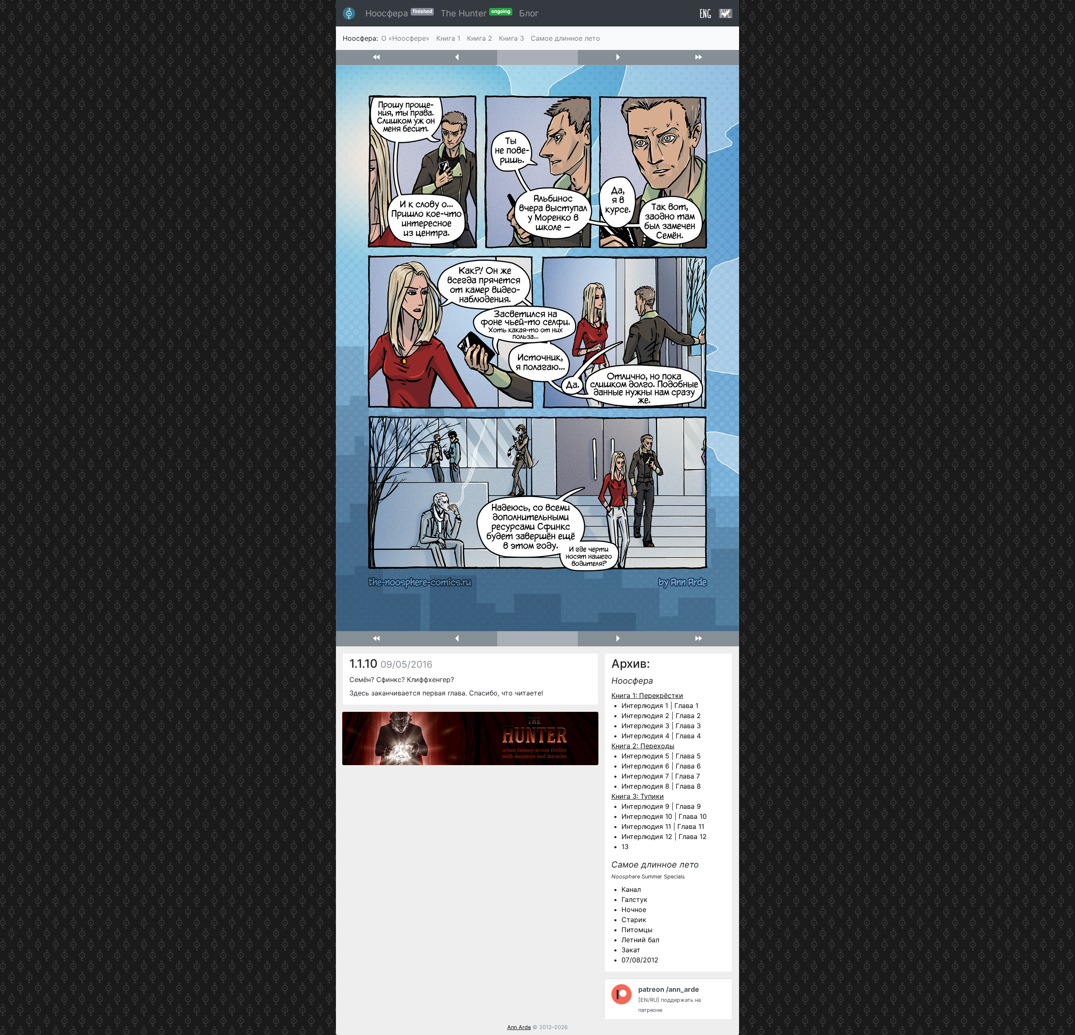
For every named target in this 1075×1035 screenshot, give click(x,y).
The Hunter (475, 13)
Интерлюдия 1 (644, 705)
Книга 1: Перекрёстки (647, 695)
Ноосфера (398, 13)
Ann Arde (519, 1027)
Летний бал (640, 940)
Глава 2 (688, 715)
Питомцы (637, 929)
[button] (376, 57)
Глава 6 (688, 766)
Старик (633, 919)
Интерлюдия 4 (645, 736)
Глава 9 (688, 806)
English (705, 13)
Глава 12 (693, 836)
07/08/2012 (639, 960)
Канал (631, 889)
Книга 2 (479, 38)
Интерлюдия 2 (645, 715)
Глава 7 (687, 776)
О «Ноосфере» (405, 38)
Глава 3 (688, 725)
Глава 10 (693, 816)
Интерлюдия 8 (645, 786)
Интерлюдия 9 (645, 806)
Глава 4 (688, 736)
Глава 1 (686, 705)
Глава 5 (688, 756)
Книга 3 (511, 38)
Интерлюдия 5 (645, 756)
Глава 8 (688, 786)
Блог (529, 13)
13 (625, 846)
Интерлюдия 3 (645, 725)
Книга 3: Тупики (637, 796)
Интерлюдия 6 (645, 766)
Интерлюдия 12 (646, 836)
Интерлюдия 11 (646, 826)
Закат (630, 950)
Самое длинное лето (565, 38)
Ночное (633, 909)
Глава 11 (690, 826)
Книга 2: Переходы (642, 746)
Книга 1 (448, 38)
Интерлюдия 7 (645, 776)
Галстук (634, 899)
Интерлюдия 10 (646, 816)
